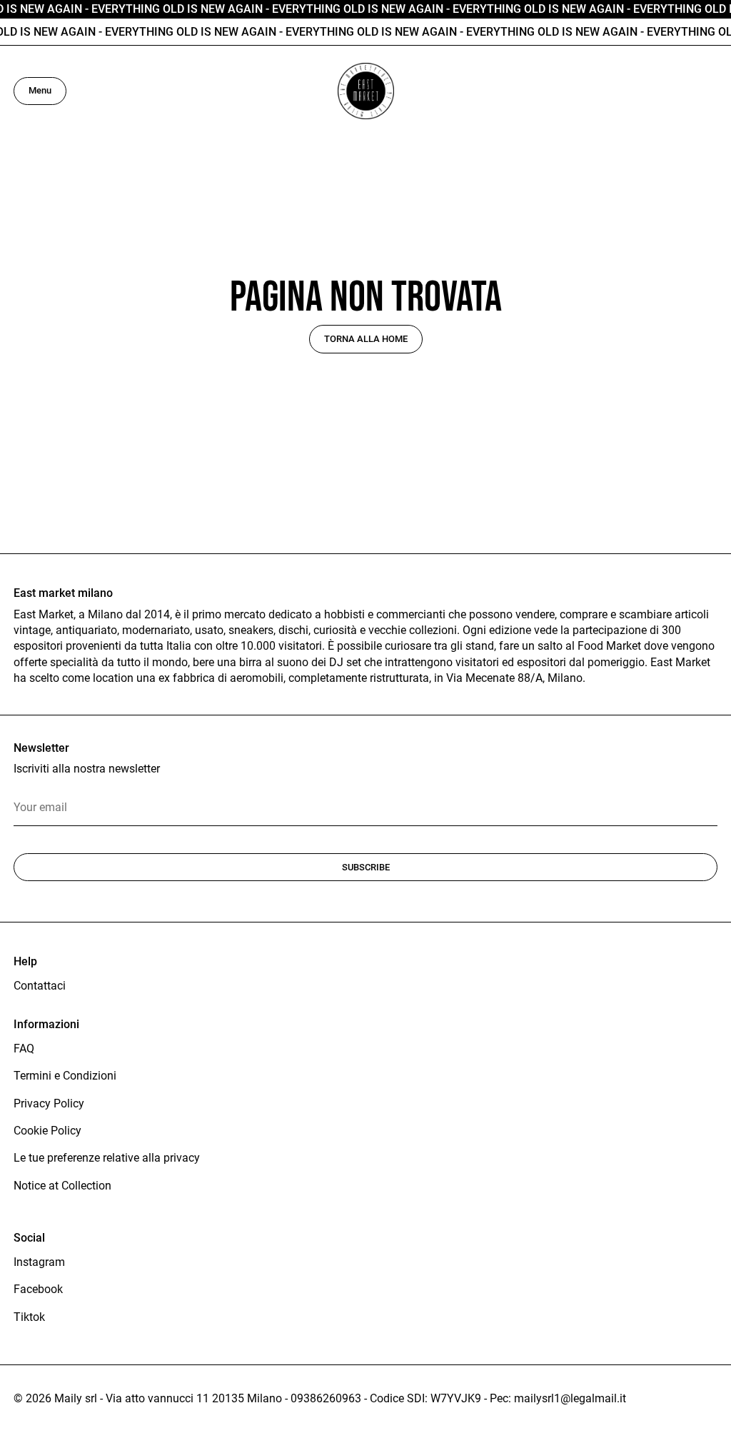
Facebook (38, 1289)
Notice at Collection (62, 1185)
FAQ (24, 1048)
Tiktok (29, 1317)
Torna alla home (366, 338)
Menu (40, 90)
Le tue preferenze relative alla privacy (107, 1158)
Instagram (39, 1262)
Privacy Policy (49, 1103)
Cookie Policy (47, 1130)
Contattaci (40, 985)
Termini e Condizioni (65, 1075)
